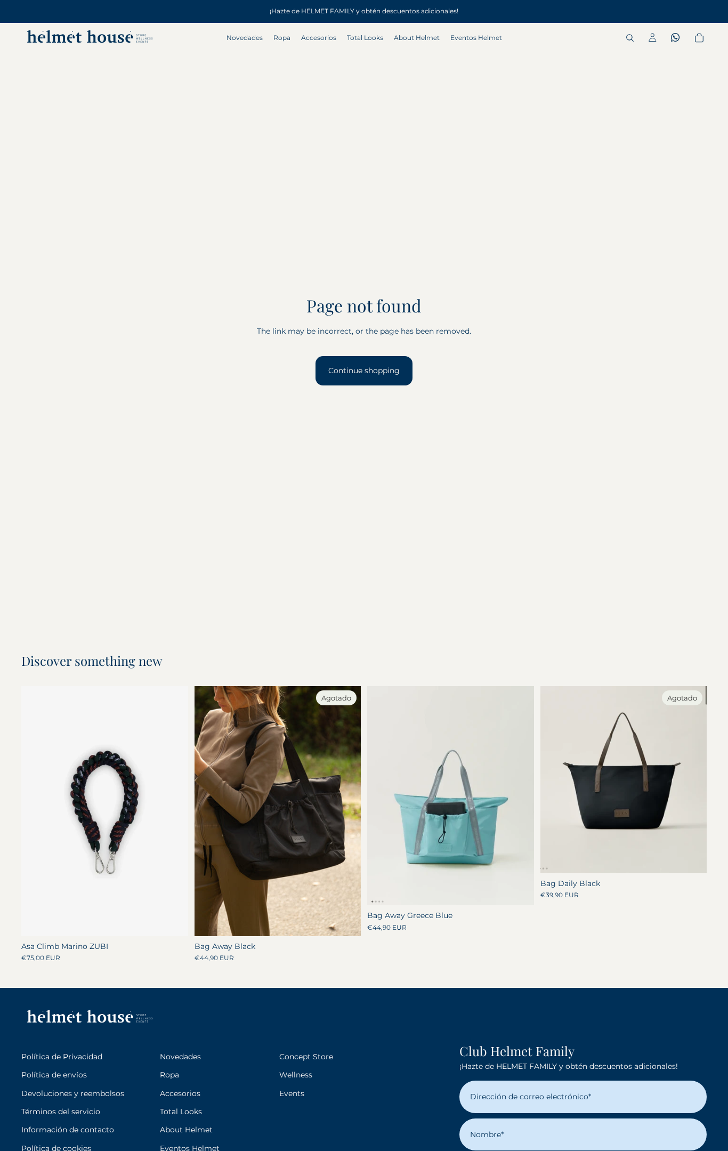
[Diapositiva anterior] (211, 811)
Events (291, 1093)
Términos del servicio (60, 1111)
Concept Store (306, 1056)
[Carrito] (699, 38)
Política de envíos (54, 1075)
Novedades (180, 1056)
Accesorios (180, 1093)
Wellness (295, 1075)
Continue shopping (364, 370)
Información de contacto (67, 1129)
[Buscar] (630, 38)
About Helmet (186, 1129)
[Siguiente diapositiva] (345, 811)
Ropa (169, 1075)
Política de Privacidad (61, 1056)
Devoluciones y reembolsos (72, 1093)
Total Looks (181, 1111)
